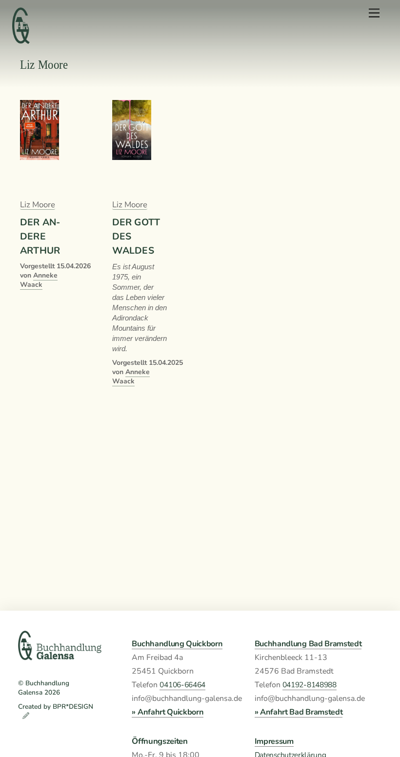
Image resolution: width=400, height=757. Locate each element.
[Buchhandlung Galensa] (59, 656)
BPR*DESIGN (73, 706)
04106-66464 (182, 684)
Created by (35, 706)
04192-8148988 (309, 684)
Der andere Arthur (40, 236)
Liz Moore (37, 204)
